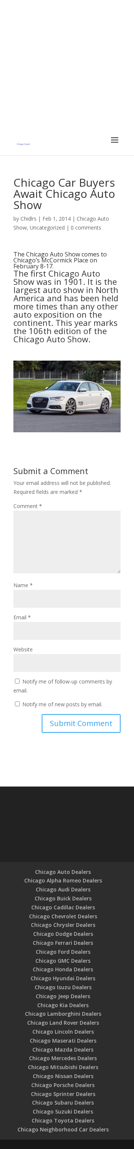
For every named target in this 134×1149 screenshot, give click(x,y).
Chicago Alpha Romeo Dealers (63, 880)
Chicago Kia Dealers (63, 1005)
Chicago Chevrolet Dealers (63, 916)
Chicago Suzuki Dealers (63, 1111)
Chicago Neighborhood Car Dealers (63, 1129)
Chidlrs (28, 218)
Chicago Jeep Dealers (63, 996)
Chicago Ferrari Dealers (63, 942)
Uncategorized (47, 227)
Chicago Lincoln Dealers (63, 1031)
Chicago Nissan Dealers (63, 1076)
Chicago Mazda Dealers (62, 1049)
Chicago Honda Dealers (63, 969)
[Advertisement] (67, 67)
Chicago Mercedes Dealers (63, 1058)
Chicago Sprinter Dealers (63, 1093)
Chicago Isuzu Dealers (63, 987)
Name (23, 585)
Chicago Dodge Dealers (63, 933)
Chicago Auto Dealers (63, 871)
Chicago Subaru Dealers (63, 1102)
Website (23, 649)
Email (22, 617)
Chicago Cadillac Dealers (63, 907)
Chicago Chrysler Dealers (63, 924)
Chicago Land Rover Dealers (63, 1022)
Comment (27, 506)
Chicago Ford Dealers (63, 951)
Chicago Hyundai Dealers (63, 978)
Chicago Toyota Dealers (63, 1120)
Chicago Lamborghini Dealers (63, 1013)
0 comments (86, 227)
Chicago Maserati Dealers (63, 1040)
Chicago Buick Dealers (63, 898)
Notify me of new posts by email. (62, 704)
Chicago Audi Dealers (63, 889)
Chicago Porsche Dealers (63, 1085)
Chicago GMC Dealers (62, 960)
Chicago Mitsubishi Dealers (63, 1067)
